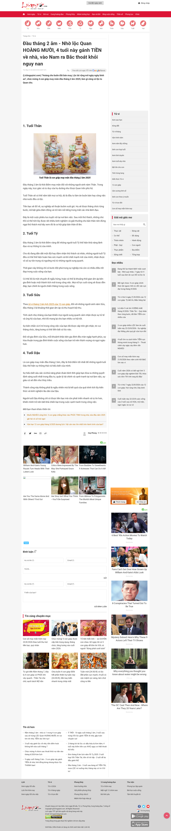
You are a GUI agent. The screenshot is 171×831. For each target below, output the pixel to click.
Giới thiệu (48, 827)
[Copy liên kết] (45, 433)
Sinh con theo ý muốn (120, 197)
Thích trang (120, 502)
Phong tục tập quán (134, 786)
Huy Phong (92, 433)
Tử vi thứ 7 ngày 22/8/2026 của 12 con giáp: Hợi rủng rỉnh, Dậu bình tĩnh (132, 388)
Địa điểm (135, 250)
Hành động (136, 240)
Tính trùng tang (118, 173)
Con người (136, 245)
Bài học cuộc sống (134, 790)
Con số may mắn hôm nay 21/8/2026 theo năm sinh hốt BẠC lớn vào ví (132, 359)
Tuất (132, 28)
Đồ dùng (135, 236)
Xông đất (115, 126)
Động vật (135, 231)
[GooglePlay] (140, 819)
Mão (59, 28)
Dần (48, 28)
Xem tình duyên (118, 155)
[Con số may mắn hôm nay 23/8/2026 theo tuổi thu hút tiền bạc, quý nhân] (36, 628)
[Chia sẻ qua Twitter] (30, 433)
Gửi (105, 578)
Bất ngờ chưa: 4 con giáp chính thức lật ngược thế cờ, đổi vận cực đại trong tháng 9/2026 (132, 286)
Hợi (143, 28)
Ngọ (90, 28)
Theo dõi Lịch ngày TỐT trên (82, 70)
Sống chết (118, 255)
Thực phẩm (118, 250)
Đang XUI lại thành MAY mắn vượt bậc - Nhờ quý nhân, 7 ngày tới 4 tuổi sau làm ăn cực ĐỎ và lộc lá (132, 272)
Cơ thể (116, 236)
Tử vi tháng (116, 132)
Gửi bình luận (100, 607)
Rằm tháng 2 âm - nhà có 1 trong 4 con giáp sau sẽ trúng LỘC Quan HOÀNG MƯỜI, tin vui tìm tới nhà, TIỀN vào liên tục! (43, 736)
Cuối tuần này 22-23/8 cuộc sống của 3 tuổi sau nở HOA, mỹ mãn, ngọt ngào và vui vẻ (131, 402)
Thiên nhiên (119, 240)
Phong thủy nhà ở (81, 794)
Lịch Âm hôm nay (28, 790)
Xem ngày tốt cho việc (29, 794)
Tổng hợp (136, 255)
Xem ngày (31, 14)
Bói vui (45, 14)
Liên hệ (87, 827)
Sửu (38, 28)
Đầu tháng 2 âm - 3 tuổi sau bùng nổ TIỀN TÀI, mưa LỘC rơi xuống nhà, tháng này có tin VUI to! (87, 768)
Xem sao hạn (117, 120)
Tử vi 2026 (52, 786)
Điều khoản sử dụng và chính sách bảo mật (68, 827)
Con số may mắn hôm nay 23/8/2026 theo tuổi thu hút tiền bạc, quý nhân (35, 642)
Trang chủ (26, 36)
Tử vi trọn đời (117, 203)
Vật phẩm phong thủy (82, 790)
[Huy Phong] (84, 433)
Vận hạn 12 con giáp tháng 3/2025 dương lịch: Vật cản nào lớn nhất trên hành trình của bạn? (65, 424)
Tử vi (39, 14)
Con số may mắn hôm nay (122, 209)
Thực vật (117, 231)
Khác (137, 14)
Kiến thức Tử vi (118, 179)
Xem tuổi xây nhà (118, 161)
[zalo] (35, 433)
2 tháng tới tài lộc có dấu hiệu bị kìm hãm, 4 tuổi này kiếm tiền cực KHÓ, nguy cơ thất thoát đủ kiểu (87, 746)
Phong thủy (70, 14)
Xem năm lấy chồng (119, 143)
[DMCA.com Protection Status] (53, 818)
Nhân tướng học (83, 14)
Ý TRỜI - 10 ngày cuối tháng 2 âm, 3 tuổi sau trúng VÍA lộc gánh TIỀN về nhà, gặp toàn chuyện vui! (86, 736)
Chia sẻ (142, 502)
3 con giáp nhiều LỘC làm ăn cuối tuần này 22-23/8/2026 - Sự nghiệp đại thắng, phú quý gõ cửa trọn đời (132, 328)
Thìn (69, 28)
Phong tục (129, 14)
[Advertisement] (60, 100)
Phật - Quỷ (118, 245)
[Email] (40, 433)
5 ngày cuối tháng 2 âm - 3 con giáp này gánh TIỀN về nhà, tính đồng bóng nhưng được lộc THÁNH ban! (43, 762)
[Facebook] (139, 807)
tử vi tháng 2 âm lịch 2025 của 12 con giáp (49, 304)
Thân (112, 28)
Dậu (122, 28)
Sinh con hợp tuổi (118, 149)
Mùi (101, 28)
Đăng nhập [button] (145, 3)
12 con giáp (116, 185)
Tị (80, 28)
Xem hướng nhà (80, 786)
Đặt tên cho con (118, 167)
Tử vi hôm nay (106, 786)
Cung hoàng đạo (57, 14)
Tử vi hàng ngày (54, 790)
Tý (28, 28)
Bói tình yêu (105, 794)
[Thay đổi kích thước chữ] (68, 70)
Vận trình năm (117, 138)
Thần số (120, 14)
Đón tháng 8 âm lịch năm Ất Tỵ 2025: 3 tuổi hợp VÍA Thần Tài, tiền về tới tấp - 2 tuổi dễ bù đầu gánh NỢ (87, 757)
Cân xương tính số (119, 191)
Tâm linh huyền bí (133, 794)
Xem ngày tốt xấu (28, 786)
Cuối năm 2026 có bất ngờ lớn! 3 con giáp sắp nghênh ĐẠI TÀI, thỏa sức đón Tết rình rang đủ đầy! (132, 374)
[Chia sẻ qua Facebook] (25, 433)
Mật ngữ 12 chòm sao (109, 790)
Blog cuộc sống (108, 14)
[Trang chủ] (23, 14)
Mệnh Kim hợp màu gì (82, 798)
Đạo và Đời (96, 14)
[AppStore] (140, 826)
